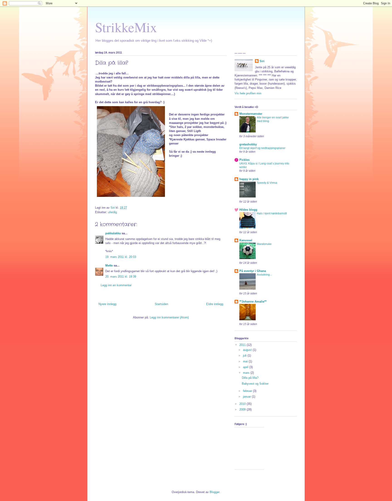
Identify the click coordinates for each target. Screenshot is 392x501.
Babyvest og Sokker (255, 383)
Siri (262, 61)
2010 (243, 404)
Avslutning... (264, 274)
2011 (243, 345)
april (246, 367)
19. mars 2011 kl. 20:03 (120, 257)
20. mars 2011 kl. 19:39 (120, 276)
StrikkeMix (126, 27)
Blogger (214, 492)
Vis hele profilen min (248, 93)
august (248, 350)
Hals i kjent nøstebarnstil (272, 213)
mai (246, 361)
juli (245, 355)
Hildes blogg (248, 209)
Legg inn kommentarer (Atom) (169, 317)
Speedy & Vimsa (267, 182)
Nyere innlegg (107, 304)
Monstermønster (250, 113)
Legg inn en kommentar (116, 285)
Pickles (244, 159)
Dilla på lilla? (250, 377)
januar (247, 396)
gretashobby (248, 144)
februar (248, 391)
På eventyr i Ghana (252, 271)
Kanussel (245, 240)
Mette (109, 265)
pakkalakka (113, 233)
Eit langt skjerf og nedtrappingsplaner (262, 148)
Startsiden (161, 304)
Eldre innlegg (214, 304)
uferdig (112, 212)
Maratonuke (264, 244)
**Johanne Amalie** (253, 301)
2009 (243, 409)
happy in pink (249, 179)
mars (246, 372)
